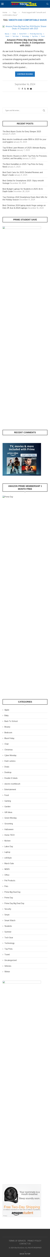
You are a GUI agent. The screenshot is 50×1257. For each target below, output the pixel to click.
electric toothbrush (12, 784)
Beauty (7, 727)
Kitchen (7, 841)
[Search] (47, 4)
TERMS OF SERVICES (17, 1241)
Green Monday (10, 818)
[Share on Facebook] (22, 89)
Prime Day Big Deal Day (14, 903)
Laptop (7, 852)
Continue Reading (25, 74)
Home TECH (9, 835)
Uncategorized (10, 960)
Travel (7, 954)
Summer (7, 932)
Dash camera (9, 761)
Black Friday (9, 738)
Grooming (8, 823)
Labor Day (8, 846)
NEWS (7, 869)
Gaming (7, 801)
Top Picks (8, 949)
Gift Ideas (8, 812)
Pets (6, 886)
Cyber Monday (10, 755)
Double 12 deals (11, 778)
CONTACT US (25, 1244)
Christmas (8, 749)
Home (5, 12)
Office (6, 875)
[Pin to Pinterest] (28, 89)
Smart (6, 915)
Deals (6, 767)
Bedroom (8, 732)
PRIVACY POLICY (34, 1241)
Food (6, 795)
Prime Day (8, 897)
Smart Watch (9, 920)
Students (8, 926)
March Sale (9, 863)
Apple (6, 710)
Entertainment (10, 789)
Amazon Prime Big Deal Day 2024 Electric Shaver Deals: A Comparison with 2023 (25, 43)
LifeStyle (8, 858)
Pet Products (9, 880)
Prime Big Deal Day (12, 892)
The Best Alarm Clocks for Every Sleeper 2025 (22, 131)
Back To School (11, 721)
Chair (6, 744)
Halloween (8, 829)
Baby (6, 715)
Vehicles (7, 966)
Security (7, 909)
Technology (9, 943)
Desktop (7, 772)
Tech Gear (8, 937)
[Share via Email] (31, 89)
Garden (7, 806)
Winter (7, 971)
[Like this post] (19, 89)
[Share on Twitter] (25, 89)
